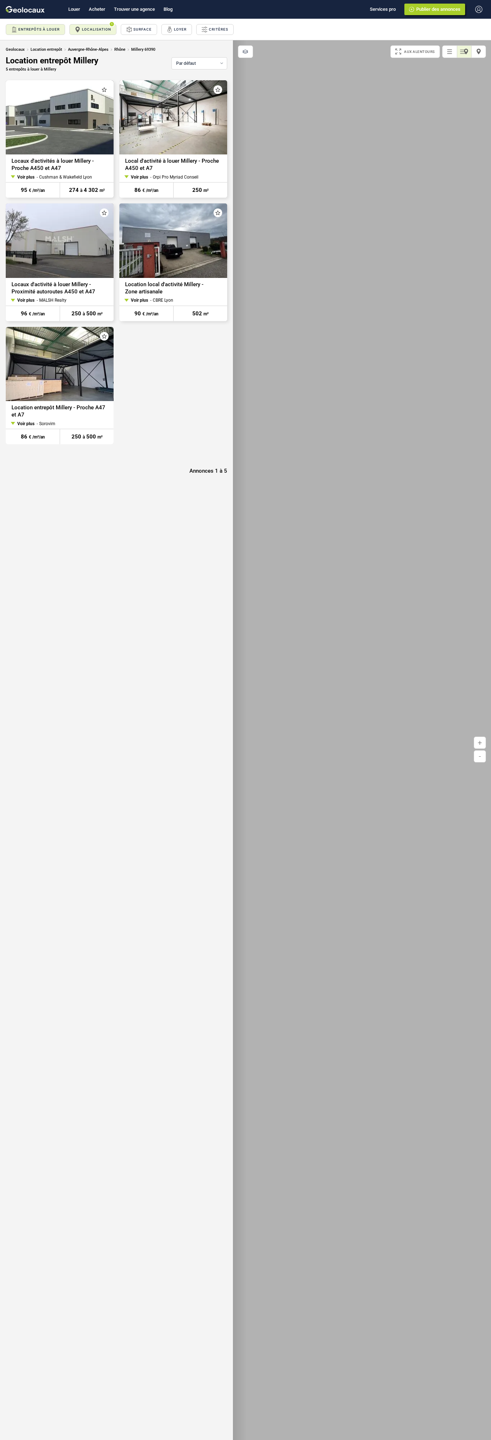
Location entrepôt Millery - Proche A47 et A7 (58, 411)
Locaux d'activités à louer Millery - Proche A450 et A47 (53, 164)
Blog (168, 9)
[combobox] (199, 63)
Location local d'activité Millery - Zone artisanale (164, 288)
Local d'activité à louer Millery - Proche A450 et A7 (172, 164)
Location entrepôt (46, 49)
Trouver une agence (134, 9)
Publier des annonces (438, 9)
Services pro (383, 9)
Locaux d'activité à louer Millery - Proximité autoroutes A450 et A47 (53, 288)
